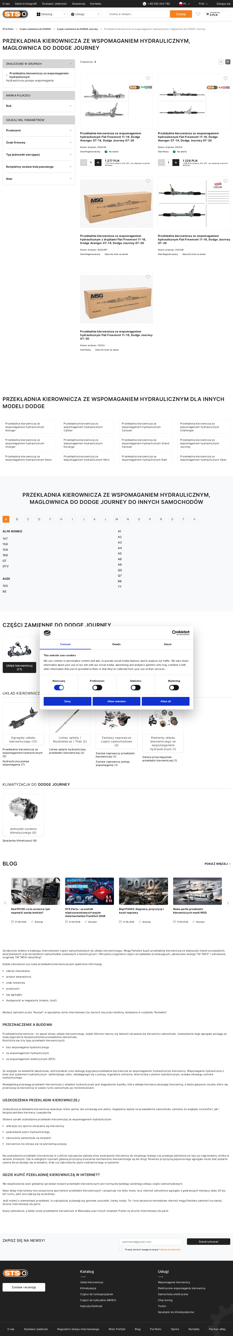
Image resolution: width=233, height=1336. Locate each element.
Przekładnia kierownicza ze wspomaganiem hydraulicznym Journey (199, 443)
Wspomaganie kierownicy (174, 1282)
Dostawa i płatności (54, 3)
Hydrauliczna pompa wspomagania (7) (16, 763)
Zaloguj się (223, 3)
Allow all (166, 701)
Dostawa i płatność (36, 1329)
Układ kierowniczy (91, 1282)
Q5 (120, 570)
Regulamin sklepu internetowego (78, 1329)
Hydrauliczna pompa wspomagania (30, 80)
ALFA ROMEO (12, 531)
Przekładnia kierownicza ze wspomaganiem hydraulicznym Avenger (24, 427)
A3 (120, 542)
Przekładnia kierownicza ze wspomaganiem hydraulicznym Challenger (199, 427)
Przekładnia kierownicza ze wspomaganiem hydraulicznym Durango (83, 443)
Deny (67, 701)
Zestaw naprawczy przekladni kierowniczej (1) (115, 755)
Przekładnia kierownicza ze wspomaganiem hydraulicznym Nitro (87, 458)
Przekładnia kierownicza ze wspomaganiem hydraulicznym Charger (24, 443)
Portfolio (155, 1329)
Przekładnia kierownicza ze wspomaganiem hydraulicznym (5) (23, 753)
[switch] (97, 687)
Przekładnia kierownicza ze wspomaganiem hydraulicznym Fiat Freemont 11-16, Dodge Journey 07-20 (194, 239)
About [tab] (167, 644)
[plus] (98, 162)
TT (120, 586)
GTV (6, 566)
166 (5, 555)
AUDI (6, 578)
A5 (120, 553)
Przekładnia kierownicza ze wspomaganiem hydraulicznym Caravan (141, 427)
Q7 (120, 575)
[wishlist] (198, 14)
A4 (120, 548)
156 (5, 544)
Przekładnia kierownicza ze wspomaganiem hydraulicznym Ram (144, 458)
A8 (120, 564)
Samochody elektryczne (173, 1294)
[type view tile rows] (227, 61)
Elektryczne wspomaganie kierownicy (182, 1288)
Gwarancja (78, 3)
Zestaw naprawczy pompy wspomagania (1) (113, 763)
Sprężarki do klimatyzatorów (176, 1312)
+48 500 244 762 (159, 3)
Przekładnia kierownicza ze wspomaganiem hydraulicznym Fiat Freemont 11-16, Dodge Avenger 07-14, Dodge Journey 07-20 (110, 137)
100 (5, 586)
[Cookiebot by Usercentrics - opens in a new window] (175, 632)
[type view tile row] (221, 61)
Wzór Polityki (117, 1329)
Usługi (80, 14)
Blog (138, 1329)
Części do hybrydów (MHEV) (98, 1300)
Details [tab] (116, 644)
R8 (120, 581)
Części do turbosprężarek (96, 1294)
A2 (120, 537)
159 (5, 549)
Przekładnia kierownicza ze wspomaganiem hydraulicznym (39, 75)
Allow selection (116, 701)
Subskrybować (209, 1241)
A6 (120, 559)
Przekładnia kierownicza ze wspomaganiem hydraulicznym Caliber (83, 427)
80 (4, 591)
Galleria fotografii (26, 3)
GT (5, 561)
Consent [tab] (65, 644)
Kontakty (95, 3)
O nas (6, 3)
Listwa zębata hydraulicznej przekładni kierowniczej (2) (67, 751)
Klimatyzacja (88, 1288)
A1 (119, 531)
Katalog (46, 14)
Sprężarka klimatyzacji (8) (20, 840)
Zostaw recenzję (24, 1287)
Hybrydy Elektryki (91, 1306)
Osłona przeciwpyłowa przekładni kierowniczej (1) (159, 758)
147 (5, 538)
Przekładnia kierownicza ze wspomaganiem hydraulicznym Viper (203, 458)
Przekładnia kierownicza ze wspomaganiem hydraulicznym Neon (28, 458)
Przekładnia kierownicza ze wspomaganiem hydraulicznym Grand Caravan (145, 443)
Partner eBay (217, 1329)
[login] (148, 79)
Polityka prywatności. (170, 1249)
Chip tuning (165, 1300)
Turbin (162, 1306)
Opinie (175, 1329)
